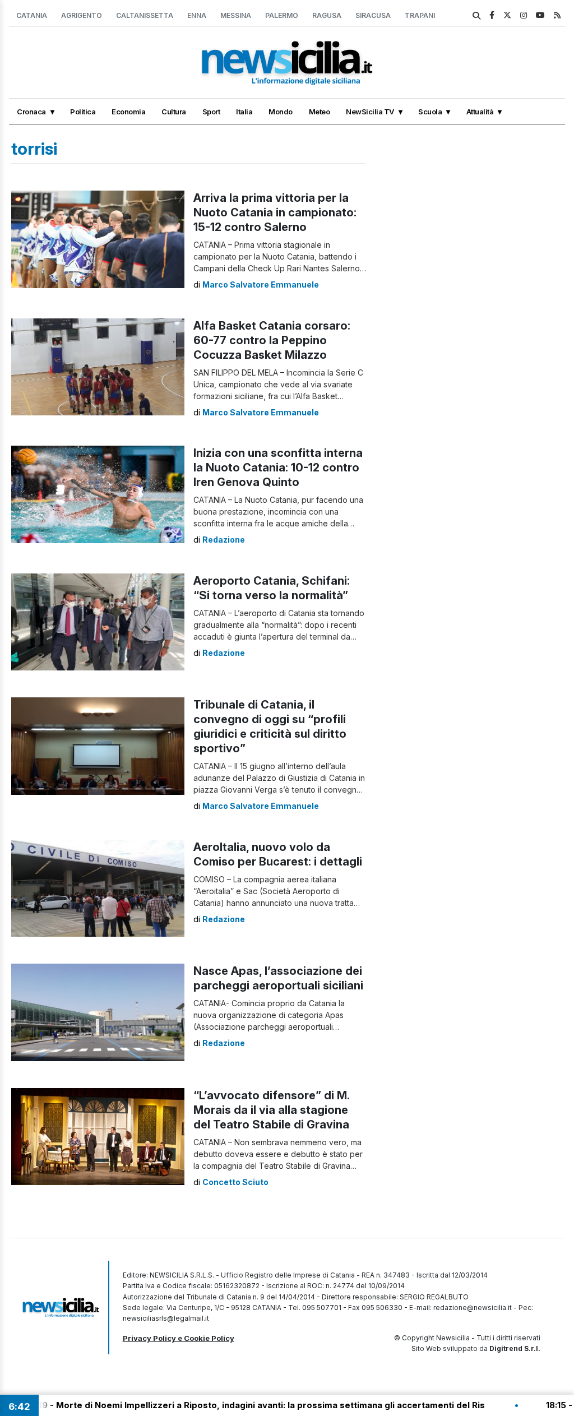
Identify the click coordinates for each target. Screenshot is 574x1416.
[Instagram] (523, 15)
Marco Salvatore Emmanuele (260, 284)
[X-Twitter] (507, 15)
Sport (211, 111)
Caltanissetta (144, 15)
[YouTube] (540, 15)
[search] (476, 16)
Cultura (173, 111)
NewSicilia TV (370, 111)
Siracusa (373, 15)
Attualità (480, 111)
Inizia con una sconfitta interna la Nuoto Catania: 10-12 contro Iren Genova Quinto (278, 467)
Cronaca (31, 111)
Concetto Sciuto (235, 1182)
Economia (128, 111)
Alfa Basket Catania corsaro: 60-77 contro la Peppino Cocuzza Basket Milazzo (271, 340)
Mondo (281, 111)
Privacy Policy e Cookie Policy (178, 1338)
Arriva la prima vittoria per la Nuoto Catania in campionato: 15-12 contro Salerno (275, 212)
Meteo (319, 111)
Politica (82, 111)
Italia (244, 111)
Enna (196, 15)
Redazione (223, 539)
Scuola (430, 111)
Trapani (420, 15)
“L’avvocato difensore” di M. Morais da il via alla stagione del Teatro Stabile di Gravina (271, 1110)
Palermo (281, 15)
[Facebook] (491, 15)
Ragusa (326, 15)
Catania (31, 15)
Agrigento (81, 15)
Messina (235, 15)
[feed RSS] (557, 15)
